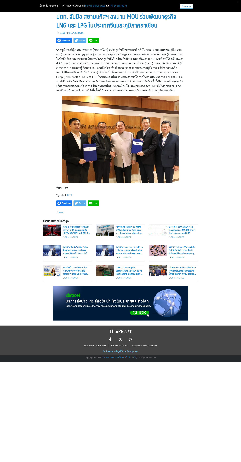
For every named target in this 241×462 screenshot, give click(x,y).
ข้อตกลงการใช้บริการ (118, 5)
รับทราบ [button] (186, 6)
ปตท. (61, 212)
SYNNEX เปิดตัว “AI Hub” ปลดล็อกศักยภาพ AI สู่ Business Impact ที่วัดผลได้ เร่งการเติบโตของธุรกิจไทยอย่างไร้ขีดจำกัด (75, 251)
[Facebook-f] (110, 339)
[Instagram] (131, 339)
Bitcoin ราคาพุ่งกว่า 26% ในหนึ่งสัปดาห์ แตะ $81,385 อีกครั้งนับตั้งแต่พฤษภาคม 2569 (182, 230)
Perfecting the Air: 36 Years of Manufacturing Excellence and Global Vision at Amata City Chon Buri (128, 231)
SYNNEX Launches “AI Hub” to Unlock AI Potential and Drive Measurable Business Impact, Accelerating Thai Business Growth (129, 253)
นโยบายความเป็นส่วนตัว (95, 5)
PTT (69, 195)
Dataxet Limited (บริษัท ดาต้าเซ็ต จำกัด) (119, 357)
